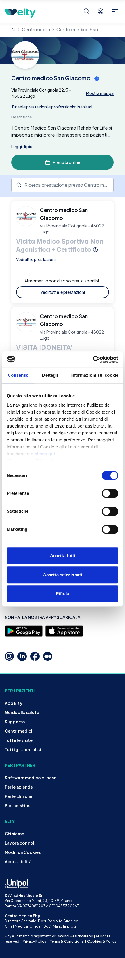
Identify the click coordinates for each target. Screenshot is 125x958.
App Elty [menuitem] (13, 703)
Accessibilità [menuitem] (18, 861)
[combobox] (62, 185)
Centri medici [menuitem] (18, 731)
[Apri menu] (115, 11)
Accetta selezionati (62, 574)
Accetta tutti (62, 555)
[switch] (110, 493)
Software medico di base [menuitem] (30, 777)
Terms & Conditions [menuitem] (67, 941)
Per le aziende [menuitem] (19, 786)
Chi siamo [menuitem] (14, 833)
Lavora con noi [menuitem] (19, 842)
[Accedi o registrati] (100, 11)
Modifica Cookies (23, 852)
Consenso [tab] (18, 375)
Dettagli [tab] (50, 375)
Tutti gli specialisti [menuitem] (24, 749)
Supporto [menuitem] (15, 721)
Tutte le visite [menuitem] (19, 740)
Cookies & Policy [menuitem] (102, 941)
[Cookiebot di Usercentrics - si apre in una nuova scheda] (92, 359)
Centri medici (36, 29)
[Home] (13, 29)
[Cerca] (86, 11)
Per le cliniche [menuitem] (18, 796)
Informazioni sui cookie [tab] (94, 375)
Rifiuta (62, 593)
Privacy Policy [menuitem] (34, 941)
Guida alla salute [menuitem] (22, 712)
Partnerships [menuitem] (17, 805)
